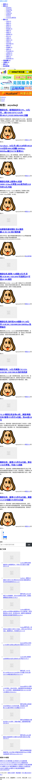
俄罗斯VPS (9, 34)
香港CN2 (6, 766)
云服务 (22, 764)
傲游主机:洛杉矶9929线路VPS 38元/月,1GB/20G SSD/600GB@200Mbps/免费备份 (15, 324)
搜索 (1, 542)
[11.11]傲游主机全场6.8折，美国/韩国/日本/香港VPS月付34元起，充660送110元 (16, 417)
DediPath (8, 11)
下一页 (5, 537)
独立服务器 (28, 256)
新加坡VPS (9, 28)
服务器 (11, 761)
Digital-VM (9, 10)
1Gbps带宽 (15, 764)
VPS (19, 762)
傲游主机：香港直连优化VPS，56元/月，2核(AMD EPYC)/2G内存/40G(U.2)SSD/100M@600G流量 (15, 112)
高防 (13, 768)
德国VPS (8, 30)
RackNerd (8, 7)
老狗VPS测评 (3, 1)
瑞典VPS (8, 56)
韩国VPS (8, 23)
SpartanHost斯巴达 (11, 17)
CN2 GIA (7, 762)
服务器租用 (14, 766)
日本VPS (8, 21)
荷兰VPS (8, 36)
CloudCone (9, 13)
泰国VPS (8, 49)
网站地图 (18, 772)
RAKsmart (9, 9)
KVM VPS (7, 764)
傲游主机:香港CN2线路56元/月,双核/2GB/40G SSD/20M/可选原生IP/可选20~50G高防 (15, 276)
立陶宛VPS (9, 53)
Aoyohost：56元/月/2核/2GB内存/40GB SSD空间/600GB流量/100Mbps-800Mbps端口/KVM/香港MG (16, 148)
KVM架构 (7, 768)
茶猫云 (22, 766)
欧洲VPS (8, 27)
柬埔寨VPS (9, 47)
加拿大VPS (9, 40)
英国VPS (8, 32)
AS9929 (6, 769)
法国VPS (8, 38)
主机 (14, 762)
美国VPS (8, 25)
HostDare (8, 14)
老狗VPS (4, 761)
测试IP (18, 761)
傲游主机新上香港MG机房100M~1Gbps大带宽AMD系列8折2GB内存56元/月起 (15, 184)
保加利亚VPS (10, 58)
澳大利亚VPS (10, 43)
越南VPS (8, 45)
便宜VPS (27, 140)
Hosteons (8, 16)
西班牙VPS (9, 55)
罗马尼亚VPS (10, 51)
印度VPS (8, 42)
